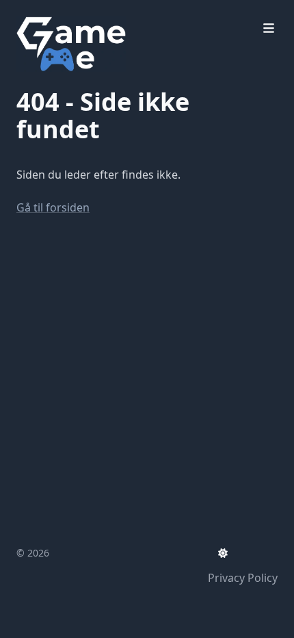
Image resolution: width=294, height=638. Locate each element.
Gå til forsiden (53, 207)
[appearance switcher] (222, 553)
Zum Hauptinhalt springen (104, 12)
